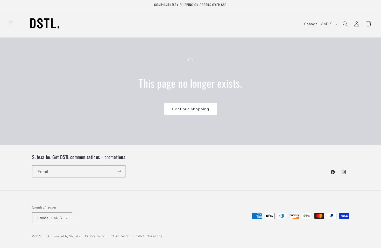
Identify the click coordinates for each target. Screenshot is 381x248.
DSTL (47, 236)
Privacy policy (95, 236)
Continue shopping (190, 108)
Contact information (148, 236)
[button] (11, 24)
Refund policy (119, 236)
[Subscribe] (119, 171)
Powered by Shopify (66, 236)
